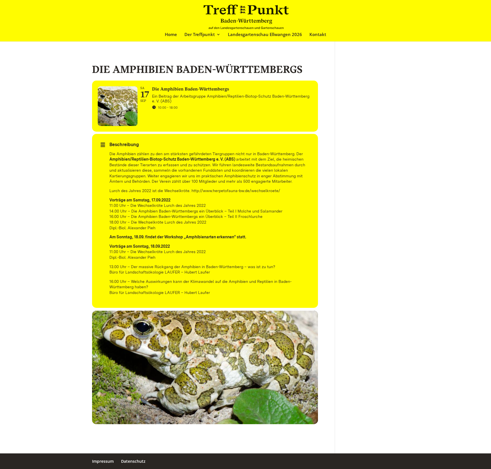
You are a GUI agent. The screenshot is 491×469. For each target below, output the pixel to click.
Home (171, 34)
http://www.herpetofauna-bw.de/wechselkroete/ (236, 190)
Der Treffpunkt (199, 34)
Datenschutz (133, 461)
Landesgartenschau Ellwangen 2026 (265, 34)
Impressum (103, 461)
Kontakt (317, 34)
